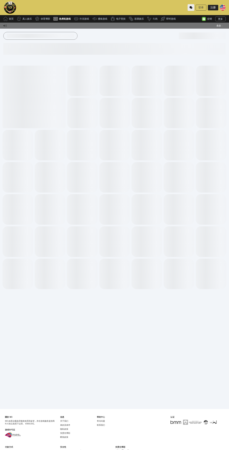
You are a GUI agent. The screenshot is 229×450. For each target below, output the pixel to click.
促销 (209, 18)
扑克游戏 (84, 18)
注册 (213, 7)
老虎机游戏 (65, 18)
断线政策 (64, 437)
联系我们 (101, 425)
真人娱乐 (27, 18)
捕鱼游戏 (102, 18)
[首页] (10, 7)
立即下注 (34, 98)
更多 (220, 19)
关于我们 (64, 421)
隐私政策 (64, 429)
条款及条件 (65, 425)
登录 (201, 7)
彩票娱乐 (139, 18)
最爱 (34, 90)
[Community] (191, 7)
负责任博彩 (65, 433)
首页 (11, 18)
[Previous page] (94, 299)
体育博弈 (45, 18)
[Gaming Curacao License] (13, 434)
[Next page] (135, 299)
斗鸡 (155, 18)
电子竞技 (121, 18)
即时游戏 (171, 18)
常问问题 (101, 421)
